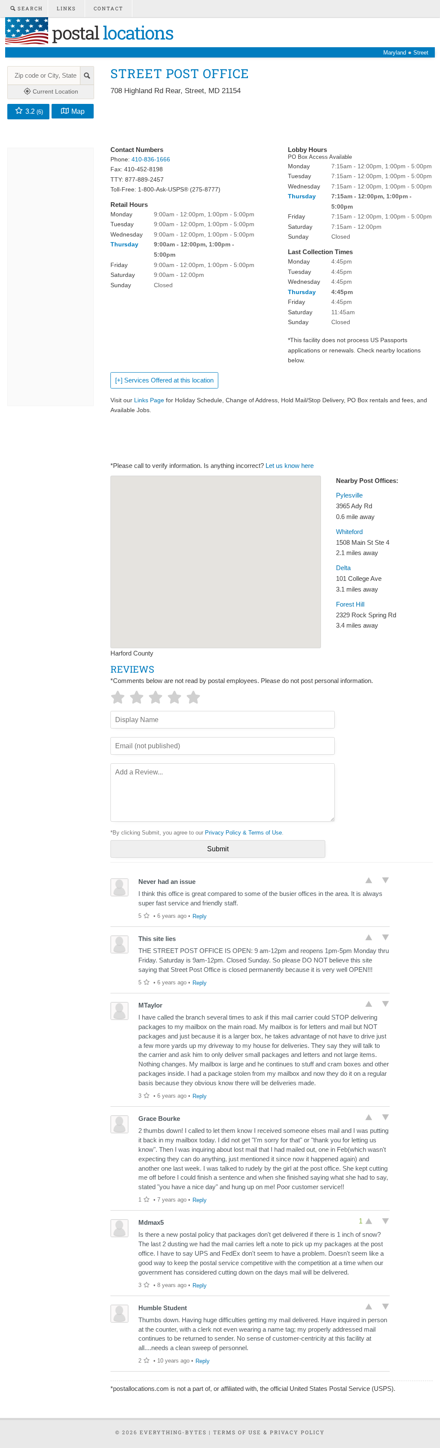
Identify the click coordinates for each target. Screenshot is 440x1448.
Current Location (54, 91)
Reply (199, 916)
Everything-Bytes (173, 1432)
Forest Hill (350, 604)
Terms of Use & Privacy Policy (269, 1432)
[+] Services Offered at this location (164, 380)
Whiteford (349, 531)
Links (66, 8)
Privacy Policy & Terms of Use (243, 832)
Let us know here (290, 465)
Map (78, 111)
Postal (110, 32)
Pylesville (349, 495)
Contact (108, 8)
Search (29, 8)
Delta (343, 568)
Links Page (149, 400)
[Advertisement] (266, 121)
